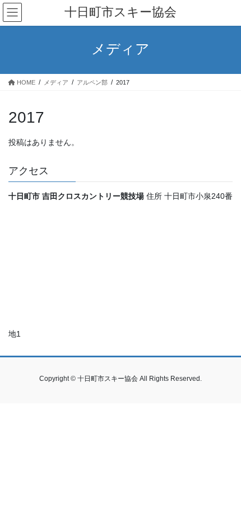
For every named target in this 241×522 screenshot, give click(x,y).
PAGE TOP (224, 496)
